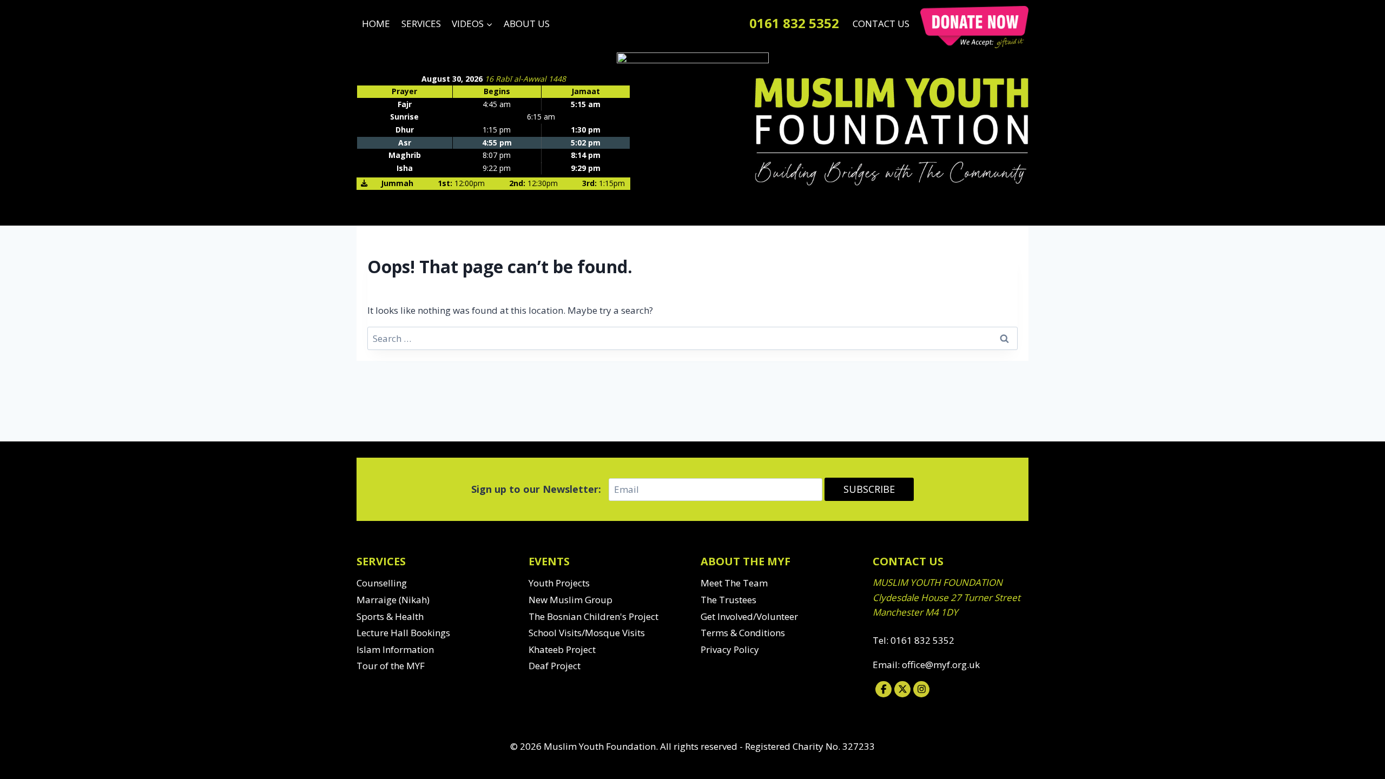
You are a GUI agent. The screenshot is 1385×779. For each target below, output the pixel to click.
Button (974, 27)
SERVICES (421, 23)
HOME (376, 23)
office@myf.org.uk (941, 664)
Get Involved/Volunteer (749, 616)
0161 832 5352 (794, 23)
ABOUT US (527, 23)
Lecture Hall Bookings (403, 632)
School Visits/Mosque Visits (587, 632)
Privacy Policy (730, 649)
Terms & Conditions (743, 632)
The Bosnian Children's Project (593, 616)
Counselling (382, 583)
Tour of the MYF (391, 665)
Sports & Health (390, 616)
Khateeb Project (562, 649)
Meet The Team (734, 583)
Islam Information (395, 649)
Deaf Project (555, 665)
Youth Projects (559, 583)
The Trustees (728, 599)
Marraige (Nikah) (393, 599)
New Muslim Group (570, 599)
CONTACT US (881, 23)
